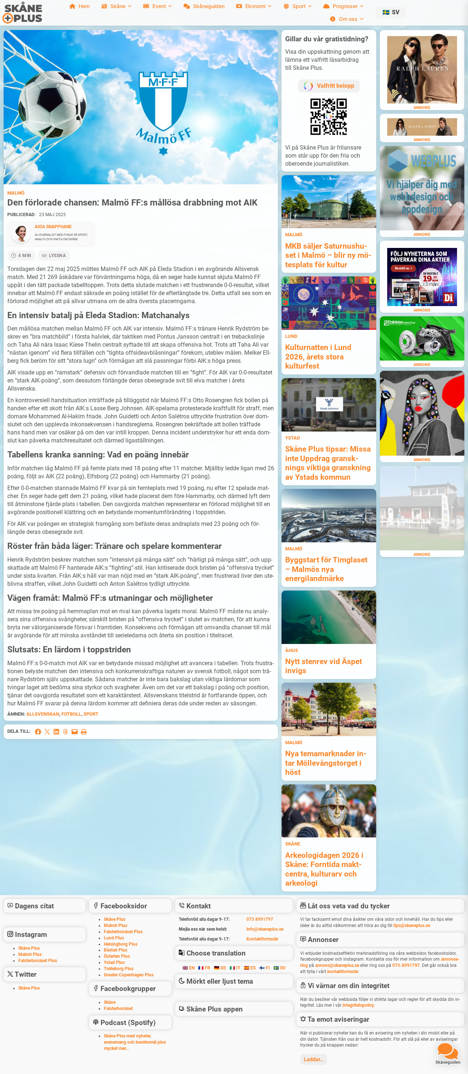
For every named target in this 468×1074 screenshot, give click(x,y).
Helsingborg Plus (120, 944)
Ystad (292, 438)
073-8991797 (406, 965)
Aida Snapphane (53, 226)
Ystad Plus (114, 962)
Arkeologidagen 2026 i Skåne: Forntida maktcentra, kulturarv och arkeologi (324, 869)
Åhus (291, 650)
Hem (84, 6)
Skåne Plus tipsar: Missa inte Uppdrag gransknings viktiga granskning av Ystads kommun (328, 463)
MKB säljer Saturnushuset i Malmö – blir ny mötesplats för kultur (328, 255)
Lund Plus (114, 938)
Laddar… (314, 1059)
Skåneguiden (208, 6)
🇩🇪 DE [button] (220, 968)
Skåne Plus (29, 948)
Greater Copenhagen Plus (129, 974)
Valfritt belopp (335, 85)
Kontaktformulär (262, 939)
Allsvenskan (42, 714)
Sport (90, 714)
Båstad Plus (115, 950)
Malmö (15, 193)
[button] (391, 12)
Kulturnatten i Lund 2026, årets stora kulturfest (318, 356)
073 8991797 (259, 919)
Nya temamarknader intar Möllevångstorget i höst (325, 763)
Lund (291, 336)
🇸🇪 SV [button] (279, 968)
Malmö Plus (30, 954)
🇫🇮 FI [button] (264, 968)
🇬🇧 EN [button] (188, 968)
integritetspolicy (358, 1005)
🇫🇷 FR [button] (204, 968)
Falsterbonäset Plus (37, 960)
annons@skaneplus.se (337, 965)
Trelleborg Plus (118, 968)
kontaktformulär (342, 971)
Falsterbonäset (118, 1008)
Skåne (292, 844)
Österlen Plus (117, 956)
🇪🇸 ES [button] (250, 968)
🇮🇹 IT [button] (235, 968)
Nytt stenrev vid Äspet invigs (323, 666)
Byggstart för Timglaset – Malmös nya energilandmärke (326, 569)
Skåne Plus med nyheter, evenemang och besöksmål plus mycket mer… (135, 1042)
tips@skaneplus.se (411, 925)
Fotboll (71, 714)
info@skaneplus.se (264, 929)
